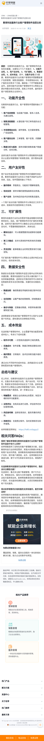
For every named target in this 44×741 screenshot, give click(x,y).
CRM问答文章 (12, 16)
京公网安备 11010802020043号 (17, 725)
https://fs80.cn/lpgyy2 (28, 429)
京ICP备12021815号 (31, 725)
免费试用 (34, 738)
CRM (3, 16)
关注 (29, 28)
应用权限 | (20, 723)
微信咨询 (9, 738)
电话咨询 (22, 738)
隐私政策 (25, 723)
